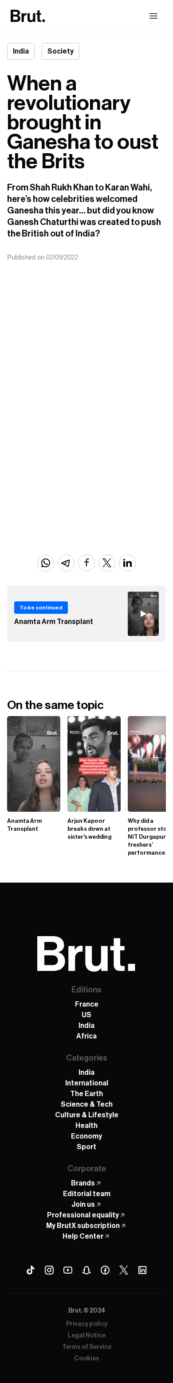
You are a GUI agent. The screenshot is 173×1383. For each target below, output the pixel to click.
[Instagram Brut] (49, 1270)
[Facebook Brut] (105, 1270)
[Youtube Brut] (68, 1270)
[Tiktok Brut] (30, 1270)
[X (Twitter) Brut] (124, 1270)
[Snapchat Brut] (86, 1270)
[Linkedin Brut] (142, 1270)
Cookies (86, 1359)
